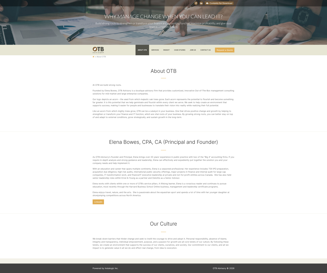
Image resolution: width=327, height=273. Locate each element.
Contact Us (205, 50)
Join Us (193, 50)
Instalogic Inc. (111, 268)
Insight (166, 50)
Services (155, 50)
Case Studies (179, 50)
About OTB (142, 50)
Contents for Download (220, 3)
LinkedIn (98, 202)
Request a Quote (225, 50)
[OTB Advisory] (98, 49)
